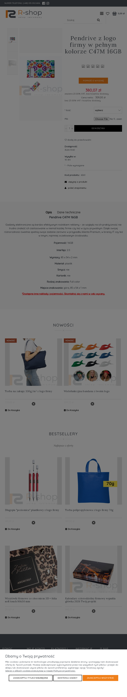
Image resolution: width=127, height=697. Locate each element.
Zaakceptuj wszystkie (100, 678)
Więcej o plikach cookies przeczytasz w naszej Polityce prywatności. (40, 670)
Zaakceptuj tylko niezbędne (30, 678)
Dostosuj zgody (68, 678)
